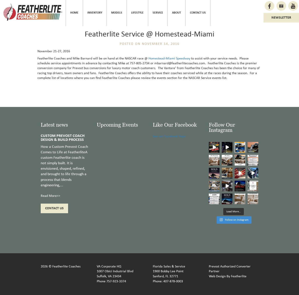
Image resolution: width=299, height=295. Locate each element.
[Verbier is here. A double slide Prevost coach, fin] (240, 160)
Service (158, 12)
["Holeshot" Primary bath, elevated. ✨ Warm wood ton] (240, 199)
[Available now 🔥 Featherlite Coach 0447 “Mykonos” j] (214, 186)
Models (116, 12)
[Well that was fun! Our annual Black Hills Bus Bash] (214, 147)
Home (74, 12)
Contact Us (198, 12)
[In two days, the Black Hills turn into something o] (240, 147)
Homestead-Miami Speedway (169, 58)
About (176, 12)
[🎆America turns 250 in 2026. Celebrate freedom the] (253, 186)
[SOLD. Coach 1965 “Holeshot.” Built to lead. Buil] (227, 199)
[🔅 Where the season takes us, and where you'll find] (253, 160)
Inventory (94, 12)
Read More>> (50, 196)
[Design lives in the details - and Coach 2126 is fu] (253, 147)
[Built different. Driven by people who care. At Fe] (240, 186)
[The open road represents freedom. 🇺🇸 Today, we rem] (240, 173)
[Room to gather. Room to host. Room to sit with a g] (227, 160)
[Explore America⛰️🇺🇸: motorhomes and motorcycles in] (227, 147)
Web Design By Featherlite (227, 276)
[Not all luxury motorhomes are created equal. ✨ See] (227, 186)
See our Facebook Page (169, 136)
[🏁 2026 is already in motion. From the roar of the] (214, 199)
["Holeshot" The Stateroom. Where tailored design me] (253, 199)
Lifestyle (137, 12)
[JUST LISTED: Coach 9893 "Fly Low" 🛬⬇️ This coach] (227, 173)
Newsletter (281, 17)
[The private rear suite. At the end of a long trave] (214, 160)
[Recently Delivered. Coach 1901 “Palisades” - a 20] (214, 173)
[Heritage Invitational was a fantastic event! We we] (253, 173)
